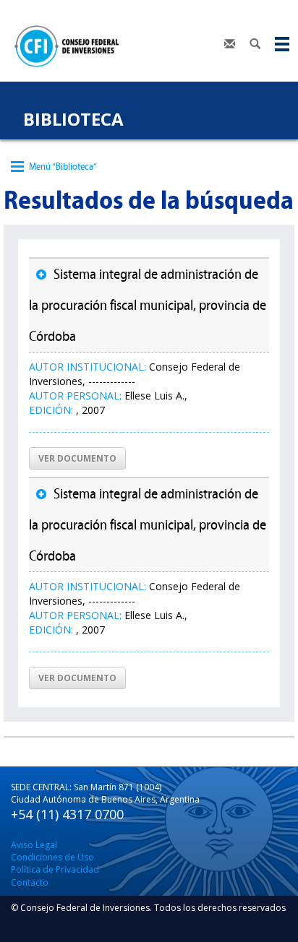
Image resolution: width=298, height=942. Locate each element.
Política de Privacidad (55, 869)
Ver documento (77, 458)
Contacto (29, 882)
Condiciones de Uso (52, 857)
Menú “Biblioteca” (63, 166)
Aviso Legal (34, 845)
